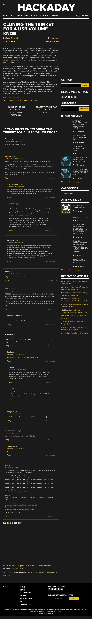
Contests (36, 16)
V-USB (24, 100)
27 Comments (79, 165)
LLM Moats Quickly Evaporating (77, 333)
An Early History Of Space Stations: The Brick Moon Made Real (80, 172)
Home (6, 16)
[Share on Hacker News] (9, 41)
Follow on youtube (69, 97)
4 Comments (78, 255)
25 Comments (79, 132)
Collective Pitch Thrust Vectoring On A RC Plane (46, 109)
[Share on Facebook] (4, 41)
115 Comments (79, 221)
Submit (46, 16)
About (55, 16)
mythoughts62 (66, 327)
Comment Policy (17, 568)
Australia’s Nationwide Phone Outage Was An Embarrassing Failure (80, 124)
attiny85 (12, 100)
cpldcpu (8, 156)
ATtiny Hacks (15, 98)
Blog (13, 16)
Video (23, 596)
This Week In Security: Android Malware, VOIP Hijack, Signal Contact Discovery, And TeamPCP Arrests (80, 246)
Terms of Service (78, 609)
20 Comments (79, 178)
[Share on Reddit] (12, 41)
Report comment (52, 148)
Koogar (9, 412)
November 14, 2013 (52, 42)
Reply (7, 148)
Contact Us (25, 604)
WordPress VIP (49, 613)
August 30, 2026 (82, 16)
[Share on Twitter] (7, 41)
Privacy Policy (69, 609)
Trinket (18, 100)
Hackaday (46, 7)
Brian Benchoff (12, 38)
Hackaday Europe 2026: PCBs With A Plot (79, 137)
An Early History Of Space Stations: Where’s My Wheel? (80, 159)
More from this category (70, 182)
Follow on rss (72, 97)
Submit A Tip (26, 599)
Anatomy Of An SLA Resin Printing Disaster (80, 148)
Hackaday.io (23, 16)
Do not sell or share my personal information (50, 611)
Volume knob (32, 100)
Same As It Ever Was (80, 217)
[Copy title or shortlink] (14, 41)
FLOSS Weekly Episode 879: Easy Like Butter (79, 261)
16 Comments (54, 38)
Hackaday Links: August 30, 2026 (79, 206)
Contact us (75, 97)
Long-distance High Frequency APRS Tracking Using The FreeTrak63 (15, 111)
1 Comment (78, 211)
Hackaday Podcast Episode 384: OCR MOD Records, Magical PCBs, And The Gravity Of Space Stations (80, 229)
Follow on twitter (65, 97)
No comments (79, 143)
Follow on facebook (62, 97)
